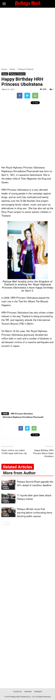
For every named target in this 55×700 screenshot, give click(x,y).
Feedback (38, 691)
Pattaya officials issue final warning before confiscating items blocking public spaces (34, 512)
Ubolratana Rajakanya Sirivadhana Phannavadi (23, 417)
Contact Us (17, 691)
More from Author (19, 473)
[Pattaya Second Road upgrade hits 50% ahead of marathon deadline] (8, 485)
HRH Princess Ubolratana (22, 413)
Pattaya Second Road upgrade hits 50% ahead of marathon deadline (35, 483)
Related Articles (17, 467)
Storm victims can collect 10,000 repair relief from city (14, 452)
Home (4, 69)
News (4, 73)
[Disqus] (27, 568)
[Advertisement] (27, 37)
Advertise (28, 691)
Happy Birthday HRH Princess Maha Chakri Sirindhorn (43, 453)
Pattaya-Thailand (17, 73)
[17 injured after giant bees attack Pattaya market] (8, 498)
